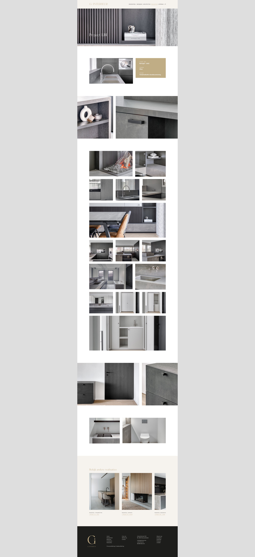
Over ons (124, 536)
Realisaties (154, 4)
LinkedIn (159, 542)
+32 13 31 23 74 (140, 542)
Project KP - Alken (127, 514)
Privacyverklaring (111, 546)
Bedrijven (139, 4)
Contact (124, 539)
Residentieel (132, 4)
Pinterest (159, 541)
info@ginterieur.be (141, 540)
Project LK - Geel (94, 514)
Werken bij (124, 537)
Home (108, 536)
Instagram (159, 537)
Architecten (146, 4)
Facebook (159, 539)
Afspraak (161, 4)
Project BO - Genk (160, 514)
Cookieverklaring (120, 546)
